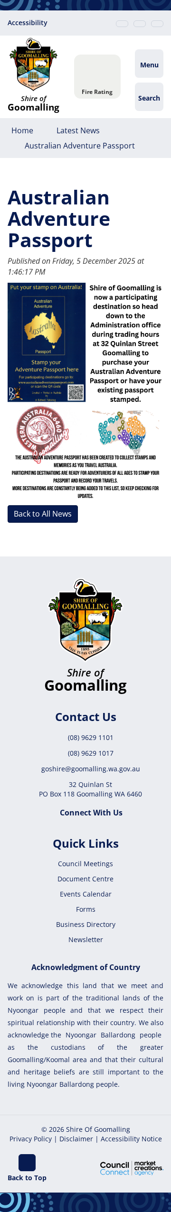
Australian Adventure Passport (80, 145)
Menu (149, 64)
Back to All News (43, 514)
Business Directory (85, 924)
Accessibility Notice (131, 1138)
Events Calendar (86, 893)
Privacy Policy (31, 1138)
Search (149, 97)
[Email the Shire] (139, 23)
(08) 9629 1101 (91, 737)
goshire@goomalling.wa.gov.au (90, 768)
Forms (85, 909)
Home (22, 130)
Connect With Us (91, 812)
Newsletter (85, 939)
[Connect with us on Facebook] (157, 23)
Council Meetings (85, 863)
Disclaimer (76, 1138)
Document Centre (85, 878)
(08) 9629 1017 (91, 753)
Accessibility (28, 22)
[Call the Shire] (122, 23)
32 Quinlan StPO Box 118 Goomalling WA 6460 (90, 789)
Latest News (78, 130)
